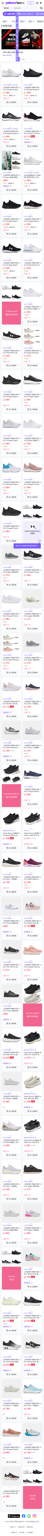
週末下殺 (17, 46)
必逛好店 (17, 41)
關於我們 (21, 1527)
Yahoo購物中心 (14, 3)
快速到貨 (17, 28)
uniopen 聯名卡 (27, 13)
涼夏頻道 (17, 37)
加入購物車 (12, 102)
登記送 (17, 19)
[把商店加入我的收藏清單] (39, 541)
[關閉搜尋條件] (11, 8)
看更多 (17, 59)
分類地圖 (30, 1532)
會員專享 (17, 50)
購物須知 (30, 1527)
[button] (20, 59)
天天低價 (17, 32)
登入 (31, 3)
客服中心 (13, 1527)
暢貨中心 (17, 23)
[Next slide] (19, 73)
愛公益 (17, 55)
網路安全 (14, 1532)
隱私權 (22, 1532)
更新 (37, 1521)
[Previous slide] (3, 73)
